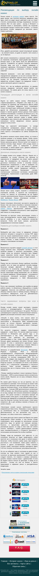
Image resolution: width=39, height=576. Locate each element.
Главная (4, 561)
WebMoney (4, 200)
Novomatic (24, 350)
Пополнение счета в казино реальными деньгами (18, 472)
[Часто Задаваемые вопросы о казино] (19, 551)
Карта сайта (25, 564)
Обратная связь (18, 566)
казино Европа (6, 208)
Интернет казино (16, 561)
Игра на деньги (30, 561)
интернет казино (18, 16)
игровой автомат (27, 248)
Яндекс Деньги (13, 200)
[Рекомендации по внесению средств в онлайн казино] (19, 529)
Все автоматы (12, 564)
